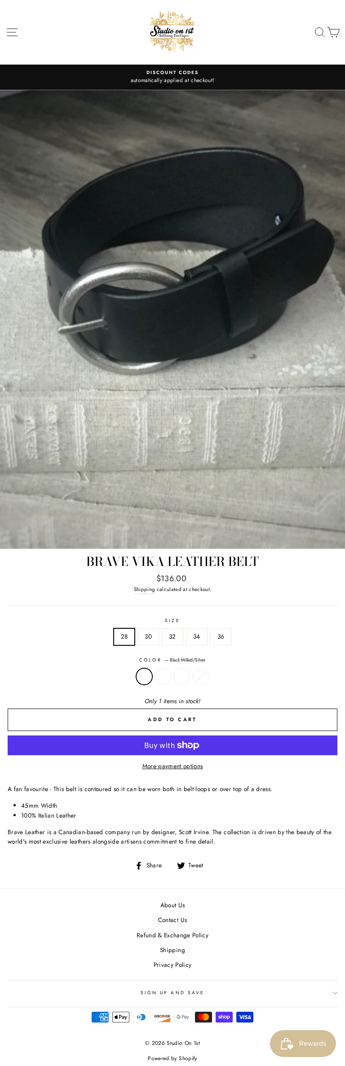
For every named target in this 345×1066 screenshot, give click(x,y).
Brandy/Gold (182, 677)
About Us (172, 905)
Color (172, 660)
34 (196, 636)
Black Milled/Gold (200, 677)
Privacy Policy (173, 964)
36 (221, 636)
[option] (172, 77)
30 (148, 636)
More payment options (172, 765)
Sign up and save (172, 992)
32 (172, 636)
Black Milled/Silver (144, 677)
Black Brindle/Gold (163, 677)
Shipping (144, 589)
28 (124, 636)
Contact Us (172, 919)
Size (172, 620)
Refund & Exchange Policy (172, 935)
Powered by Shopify (172, 1058)
